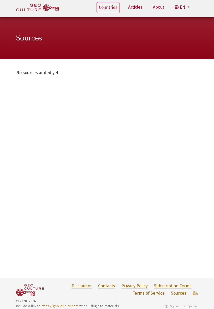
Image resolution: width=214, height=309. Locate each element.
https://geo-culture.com (59, 306)
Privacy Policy (134, 285)
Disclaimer (82, 285)
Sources (178, 293)
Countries (108, 7)
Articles (135, 7)
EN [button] (182, 7)
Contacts (106, 285)
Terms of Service (149, 293)
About (158, 7)
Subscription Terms (173, 285)
